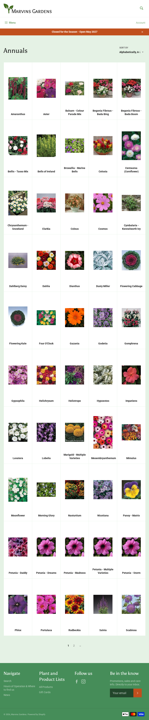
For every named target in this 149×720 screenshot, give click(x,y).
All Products (46, 687)
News (7, 695)
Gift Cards (45, 692)
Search (7, 681)
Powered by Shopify (36, 714)
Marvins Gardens (19, 714)
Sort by (123, 47)
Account (140, 22)
